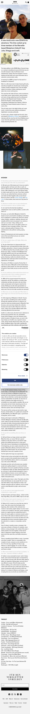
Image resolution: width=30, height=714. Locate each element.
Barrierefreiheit (24, 699)
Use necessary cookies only (15, 385)
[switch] (26, 360)
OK (15, 380)
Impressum (6, 703)
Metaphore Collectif (14, 116)
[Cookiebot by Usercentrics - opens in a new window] (21, 328)
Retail (16, 703)
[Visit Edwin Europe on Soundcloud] (18, 694)
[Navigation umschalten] (2, 2)
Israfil (16, 197)
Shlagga (20, 197)
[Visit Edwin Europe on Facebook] (9, 694)
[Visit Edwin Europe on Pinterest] (21, 694)
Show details (21, 375)
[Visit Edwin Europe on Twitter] (15, 694)
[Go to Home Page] (15, 2)
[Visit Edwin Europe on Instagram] (12, 694)
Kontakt (25, 703)
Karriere (20, 703)
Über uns (11, 703)
